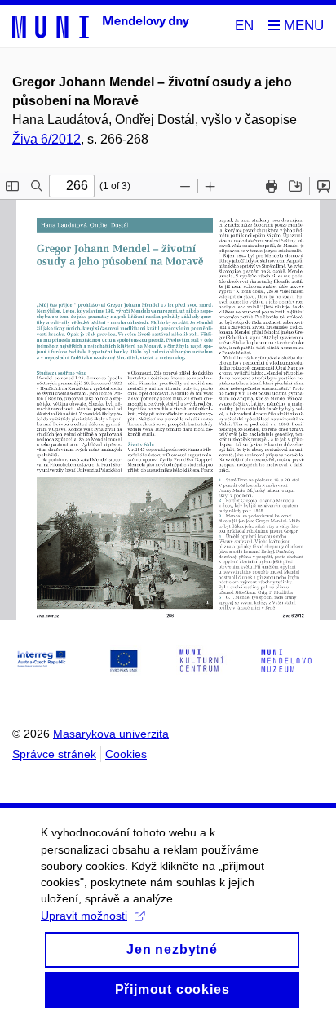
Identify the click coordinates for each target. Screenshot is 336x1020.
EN (244, 25)
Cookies (126, 754)
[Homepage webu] (100, 26)
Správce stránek (54, 754)
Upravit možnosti (84, 915)
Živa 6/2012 (46, 139)
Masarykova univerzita (111, 733)
